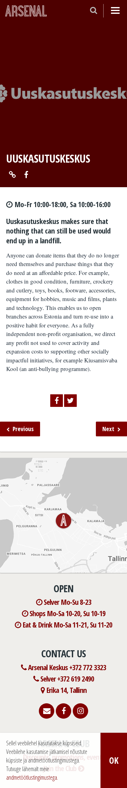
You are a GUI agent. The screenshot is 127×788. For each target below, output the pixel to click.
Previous (22, 429)
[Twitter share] (70, 400)
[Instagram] (80, 710)
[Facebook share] (56, 400)
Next (109, 429)
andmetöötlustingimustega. (32, 777)
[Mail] (46, 710)
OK (113, 760)
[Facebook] (63, 710)
